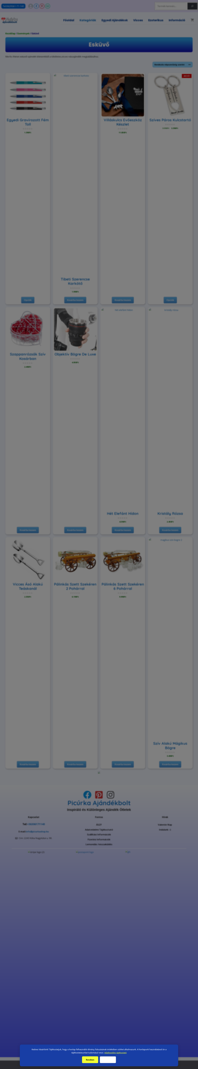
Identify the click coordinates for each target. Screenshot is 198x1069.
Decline (108, 1060)
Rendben (90, 1060)
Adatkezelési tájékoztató (115, 1052)
